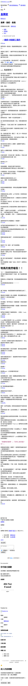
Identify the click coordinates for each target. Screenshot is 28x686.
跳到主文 (3, 18)
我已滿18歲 (3, 682)
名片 (5, 33)
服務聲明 (17, 662)
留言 (14, 530)
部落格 (5, 31)
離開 (9, 682)
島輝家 (4, 14)
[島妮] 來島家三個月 (12, 40)
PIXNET (7, 660)
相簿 (5, 29)
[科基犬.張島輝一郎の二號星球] (1, 635)
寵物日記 (13, 26)
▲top (2, 539)
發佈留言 (3, 552)
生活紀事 (12, 537)
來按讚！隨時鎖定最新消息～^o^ (7, 636)
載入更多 (3, 542)
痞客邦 (10, 530)
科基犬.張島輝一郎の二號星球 (6, 633)
